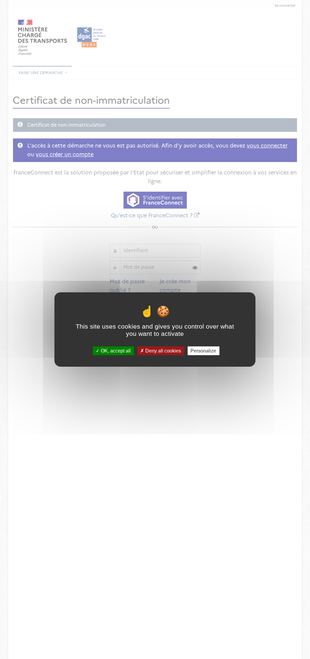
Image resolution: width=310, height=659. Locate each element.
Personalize (203, 350)
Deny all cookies (162, 350)
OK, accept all (115, 350)
